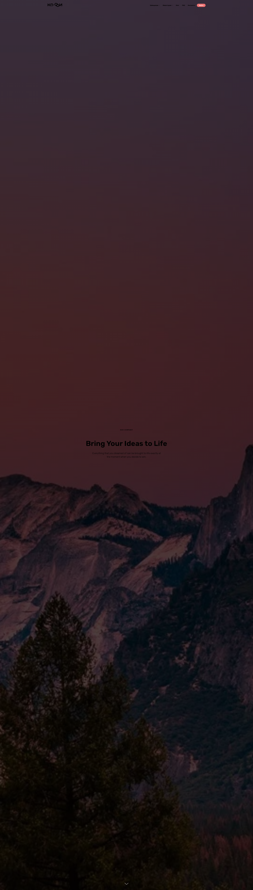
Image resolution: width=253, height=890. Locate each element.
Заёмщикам (154, 5)
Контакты (191, 5)
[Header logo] (54, 6)
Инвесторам (167, 5)
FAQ (183, 5)
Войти (201, 5)
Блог (177, 5)
